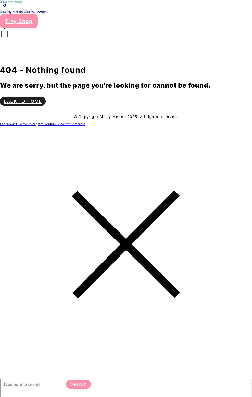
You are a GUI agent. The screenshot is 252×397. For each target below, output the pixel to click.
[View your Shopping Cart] (126, 32)
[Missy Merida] (23, 12)
